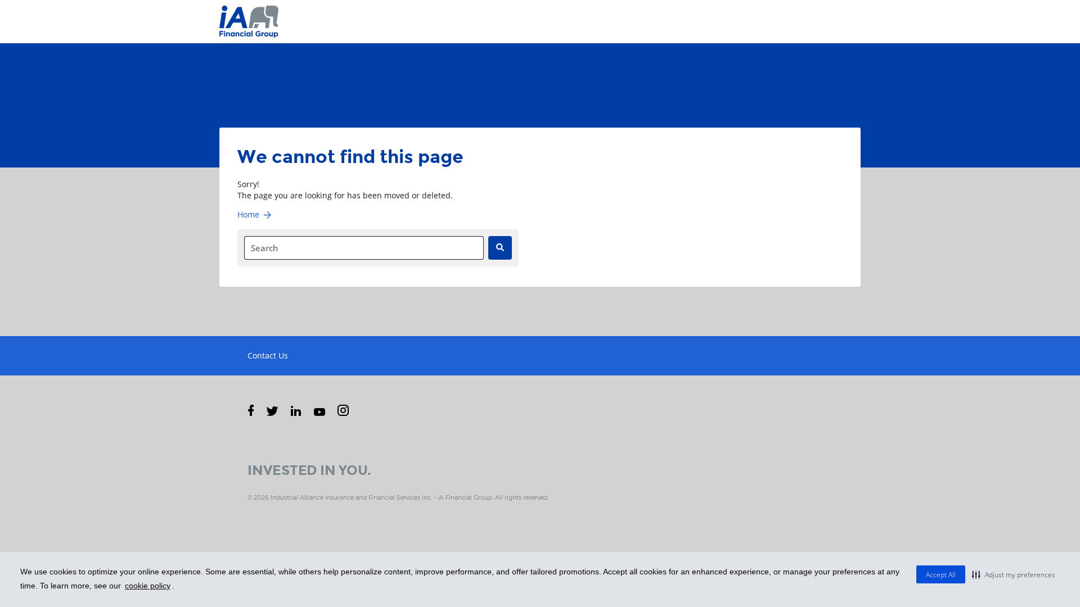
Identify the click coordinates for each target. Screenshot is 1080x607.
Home (248, 214)
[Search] (500, 248)
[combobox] (364, 248)
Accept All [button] (941, 574)
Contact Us (268, 355)
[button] (1014, 574)
